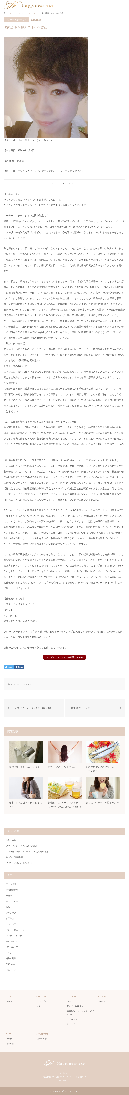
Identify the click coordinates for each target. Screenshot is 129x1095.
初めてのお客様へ (75, 1006)
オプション (72, 1019)
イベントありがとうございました (21, 863)
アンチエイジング (14, 935)
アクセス (101, 1001)
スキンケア (11, 913)
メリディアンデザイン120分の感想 (21, 846)
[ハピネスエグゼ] (28, 5)
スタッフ (40, 1006)
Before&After (11, 941)
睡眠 (8, 907)
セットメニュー (74, 1024)
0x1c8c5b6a (11, 840)
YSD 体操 (10, 964)
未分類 (9, 895)
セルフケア (11, 970)
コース (70, 1001)
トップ (9, 1001)
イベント (10, 953)
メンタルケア (12, 947)
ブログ (9, 1038)
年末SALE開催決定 (14, 857)
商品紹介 (10, 1043)
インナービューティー (16, 20)
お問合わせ (41, 1038)
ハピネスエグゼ (58, 1091)
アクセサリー (12, 884)
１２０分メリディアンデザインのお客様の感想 (27, 851)
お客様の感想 (12, 890)
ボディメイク (12, 901)
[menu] (124, 5)
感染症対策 (11, 958)
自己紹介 (10, 918)
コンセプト (41, 1001)
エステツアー (12, 924)
